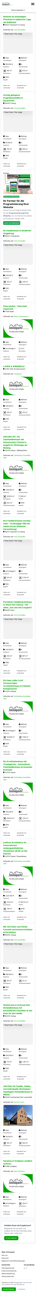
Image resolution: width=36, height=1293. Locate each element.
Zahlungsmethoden (8, 1268)
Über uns (5, 1255)
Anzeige (6, 173)
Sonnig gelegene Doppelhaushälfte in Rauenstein (13, 98)
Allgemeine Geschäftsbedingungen (13, 1261)
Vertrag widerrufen (8, 1276)
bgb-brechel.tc (19, 1171)
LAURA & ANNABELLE (14, 366)
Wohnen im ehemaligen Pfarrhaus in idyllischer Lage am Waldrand (17, 19)
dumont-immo (19, 1102)
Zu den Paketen (11, 1238)
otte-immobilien (20, 30)
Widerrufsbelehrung (8, 1273)
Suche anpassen (17, 10)
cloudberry (18, 374)
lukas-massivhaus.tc (21, 316)
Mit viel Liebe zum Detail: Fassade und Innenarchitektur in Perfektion (17, 930)
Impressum (5, 1258)
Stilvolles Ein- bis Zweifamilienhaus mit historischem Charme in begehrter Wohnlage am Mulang (15, 442)
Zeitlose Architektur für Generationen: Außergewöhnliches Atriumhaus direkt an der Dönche (15, 848)
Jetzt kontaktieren (11, 223)
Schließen (21, 1289)
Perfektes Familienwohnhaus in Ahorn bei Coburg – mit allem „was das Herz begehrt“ (17, 605)
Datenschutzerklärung (9, 1271)
